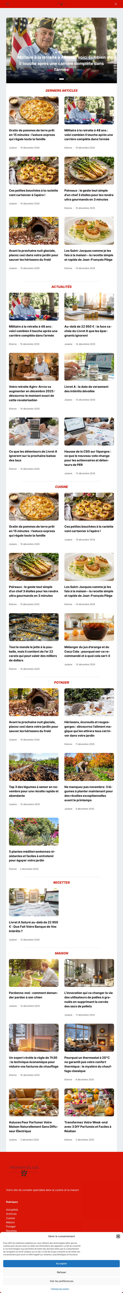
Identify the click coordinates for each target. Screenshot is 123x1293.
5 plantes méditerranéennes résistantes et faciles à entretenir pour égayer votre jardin (32, 856)
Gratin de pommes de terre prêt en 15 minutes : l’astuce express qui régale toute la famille (32, 134)
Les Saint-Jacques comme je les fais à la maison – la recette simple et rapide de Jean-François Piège (88, 255)
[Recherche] (116, 4)
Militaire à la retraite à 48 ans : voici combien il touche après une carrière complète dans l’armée (61, 63)
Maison (10, 1222)
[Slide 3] (67, 79)
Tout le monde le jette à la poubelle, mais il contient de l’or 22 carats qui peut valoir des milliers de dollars (33, 653)
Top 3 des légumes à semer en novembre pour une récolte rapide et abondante (33, 791)
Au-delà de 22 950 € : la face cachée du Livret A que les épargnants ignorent (88, 331)
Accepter (61, 1263)
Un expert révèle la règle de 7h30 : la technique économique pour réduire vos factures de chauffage (33, 1062)
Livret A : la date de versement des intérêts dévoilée (86, 389)
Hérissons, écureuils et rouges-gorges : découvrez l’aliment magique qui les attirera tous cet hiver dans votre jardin (88, 728)
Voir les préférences (61, 1281)
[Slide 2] (61, 79)
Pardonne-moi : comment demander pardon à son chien (33, 995)
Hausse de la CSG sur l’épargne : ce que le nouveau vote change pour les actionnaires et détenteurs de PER (87, 458)
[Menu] (7, 4)
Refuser (61, 1272)
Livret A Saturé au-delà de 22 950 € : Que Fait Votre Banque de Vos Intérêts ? (33, 926)
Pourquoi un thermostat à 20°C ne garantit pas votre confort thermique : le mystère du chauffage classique (88, 1064)
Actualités (61, 52)
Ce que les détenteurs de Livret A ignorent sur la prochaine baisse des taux (33, 456)
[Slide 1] (56, 79)
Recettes (11, 1230)
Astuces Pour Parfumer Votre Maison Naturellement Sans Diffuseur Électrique (33, 1126)
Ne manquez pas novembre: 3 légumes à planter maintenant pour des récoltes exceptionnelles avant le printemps (88, 793)
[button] (118, 1236)
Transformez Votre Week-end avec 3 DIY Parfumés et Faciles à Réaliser (87, 1126)
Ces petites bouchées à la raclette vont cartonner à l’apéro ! (33, 193)
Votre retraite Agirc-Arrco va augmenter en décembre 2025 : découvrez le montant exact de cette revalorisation (32, 393)
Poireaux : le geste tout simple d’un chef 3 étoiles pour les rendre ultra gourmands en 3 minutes (89, 195)
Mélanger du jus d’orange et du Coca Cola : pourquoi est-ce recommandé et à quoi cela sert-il (87, 651)
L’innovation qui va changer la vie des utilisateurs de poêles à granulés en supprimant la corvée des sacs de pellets (88, 999)
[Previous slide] (24, 51)
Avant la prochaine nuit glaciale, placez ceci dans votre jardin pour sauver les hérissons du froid (33, 255)
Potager (11, 1226)
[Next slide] (99, 51)
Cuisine (10, 1218)
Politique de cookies (60, 1289)
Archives (11, 1213)
